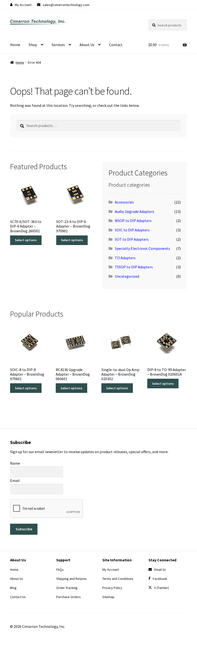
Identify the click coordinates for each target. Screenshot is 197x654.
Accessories (124, 202)
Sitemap (108, 597)
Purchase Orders (68, 597)
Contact (116, 44)
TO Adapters (125, 257)
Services (58, 44)
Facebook (160, 578)
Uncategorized (127, 276)
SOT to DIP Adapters (132, 239)
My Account (23, 5)
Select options (26, 240)
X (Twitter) (161, 588)
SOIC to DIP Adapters (132, 230)
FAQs (60, 569)
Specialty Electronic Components (142, 248)
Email (15, 480)
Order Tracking (67, 588)
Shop (33, 44)
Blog (13, 588)
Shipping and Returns (71, 578)
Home (15, 44)
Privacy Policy (112, 588)
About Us (87, 44)
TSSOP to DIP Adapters (134, 266)
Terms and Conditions (117, 578)
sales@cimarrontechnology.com (66, 5)
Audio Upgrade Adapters (134, 211)
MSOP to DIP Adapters (133, 220)
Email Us (160, 569)
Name (15, 463)
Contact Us (18, 597)
